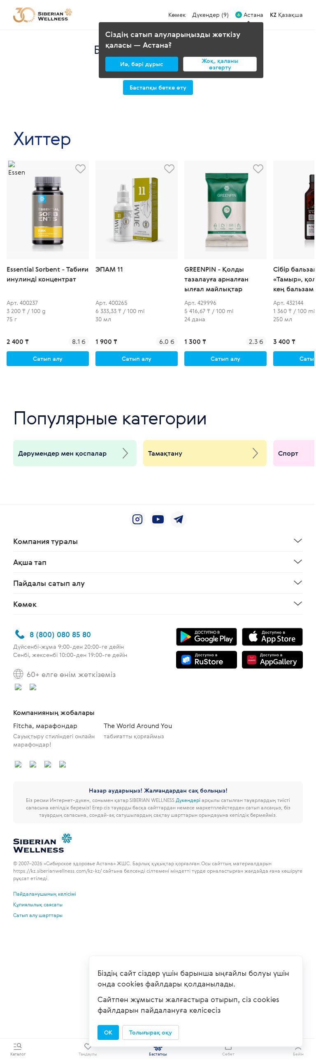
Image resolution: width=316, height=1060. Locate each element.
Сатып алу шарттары (38, 915)
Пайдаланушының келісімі (44, 893)
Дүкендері (188, 800)
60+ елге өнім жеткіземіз (71, 674)
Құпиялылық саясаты (38, 904)
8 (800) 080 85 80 (60, 634)
